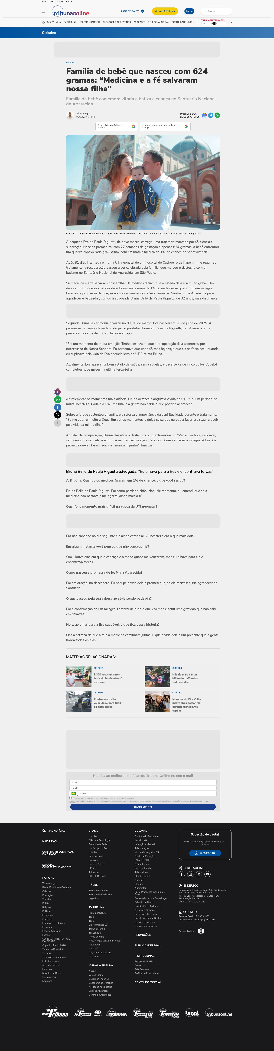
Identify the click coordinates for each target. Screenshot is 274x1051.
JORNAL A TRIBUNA (101, 965)
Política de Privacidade (147, 973)
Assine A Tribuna (165, 11)
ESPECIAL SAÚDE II (89, 22)
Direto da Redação (144, 856)
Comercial (140, 965)
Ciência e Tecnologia (99, 840)
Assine (92, 971)
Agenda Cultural (50, 965)
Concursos (47, 919)
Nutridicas (140, 880)
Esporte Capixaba (51, 931)
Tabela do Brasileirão (53, 949)
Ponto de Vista (96, 937)
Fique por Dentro (98, 913)
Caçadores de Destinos (101, 952)
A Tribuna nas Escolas (100, 987)
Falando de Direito (144, 902)
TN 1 (91, 917)
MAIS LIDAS (49, 841)
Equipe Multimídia (144, 961)
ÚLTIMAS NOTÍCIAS (53, 831)
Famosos (47, 969)
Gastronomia (49, 977)
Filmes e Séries (96, 864)
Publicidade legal (183, 22)
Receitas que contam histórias (104, 941)
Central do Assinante (100, 995)
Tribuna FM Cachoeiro (100, 894)
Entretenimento (50, 961)
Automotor (94, 945)
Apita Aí (93, 949)
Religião (46, 907)
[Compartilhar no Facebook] (58, 407)
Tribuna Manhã (97, 929)
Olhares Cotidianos (145, 910)
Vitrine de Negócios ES (147, 852)
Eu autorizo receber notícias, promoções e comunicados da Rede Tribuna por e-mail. (103, 798)
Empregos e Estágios (53, 923)
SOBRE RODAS (97, 876)
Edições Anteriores (98, 991)
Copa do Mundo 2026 (54, 945)
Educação (47, 895)
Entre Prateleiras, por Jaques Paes (150, 893)
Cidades (70, 62)
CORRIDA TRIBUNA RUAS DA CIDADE (58, 853)
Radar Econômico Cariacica (56, 887)
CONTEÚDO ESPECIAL (148, 982)
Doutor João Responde (147, 836)
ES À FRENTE (142, 860)
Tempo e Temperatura (54, 957)
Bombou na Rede (98, 844)
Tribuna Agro (49, 883)
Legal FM (93, 898)
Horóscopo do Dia (98, 848)
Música (92, 868)
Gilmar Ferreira (142, 864)
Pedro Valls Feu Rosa (146, 914)
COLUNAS (141, 831)
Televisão (93, 872)
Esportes (47, 927)
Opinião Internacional (146, 926)
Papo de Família (143, 868)
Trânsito (46, 899)
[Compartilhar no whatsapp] (58, 399)
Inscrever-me (143, 806)
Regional (47, 981)
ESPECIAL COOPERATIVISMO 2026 (57, 866)
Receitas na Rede (51, 973)
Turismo (46, 953)
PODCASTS (139, 22)
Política (46, 911)
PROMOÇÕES (143, 935)
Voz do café (141, 840)
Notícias (93, 836)
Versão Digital (96, 975)
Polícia (45, 903)
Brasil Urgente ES (98, 925)
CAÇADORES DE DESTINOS (116, 22)
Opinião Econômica (145, 922)
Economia (47, 915)
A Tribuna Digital (158, 22)
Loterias (93, 852)
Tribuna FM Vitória (98, 890)
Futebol (46, 935)
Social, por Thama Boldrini (148, 918)
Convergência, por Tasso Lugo (150, 898)
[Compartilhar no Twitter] (58, 415)
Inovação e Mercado (145, 844)
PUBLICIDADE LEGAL (147, 945)
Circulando (94, 956)
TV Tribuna (70, 22)
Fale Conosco (142, 969)
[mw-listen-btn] (58, 392)
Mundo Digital (142, 876)
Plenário (139, 884)
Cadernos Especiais (99, 979)
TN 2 (91, 921)
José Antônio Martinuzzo (148, 906)
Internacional (95, 856)
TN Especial (95, 933)
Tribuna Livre (141, 872)
